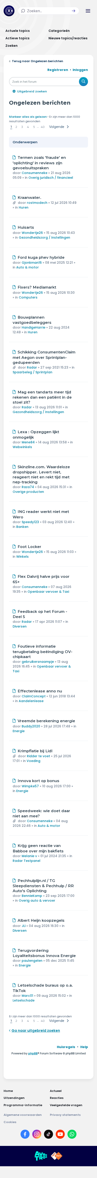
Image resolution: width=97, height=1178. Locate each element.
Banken (22, 526)
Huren (23, 207)
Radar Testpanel (26, 860)
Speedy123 (30, 522)
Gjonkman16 (32, 262)
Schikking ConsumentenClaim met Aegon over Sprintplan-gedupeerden (44, 357)
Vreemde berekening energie (46, 721)
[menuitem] (66, 1047)
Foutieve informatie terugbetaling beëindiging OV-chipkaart (42, 651)
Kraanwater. (29, 197)
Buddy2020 (31, 726)
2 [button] (16, 127)
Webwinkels (22, 447)
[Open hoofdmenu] (88, 10)
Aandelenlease (31, 701)
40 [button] (43, 127)
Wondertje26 (32, 232)
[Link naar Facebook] (25, 1135)
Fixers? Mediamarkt (37, 287)
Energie (19, 731)
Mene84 (28, 442)
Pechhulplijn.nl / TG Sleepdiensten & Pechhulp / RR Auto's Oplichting (43, 885)
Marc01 (27, 995)
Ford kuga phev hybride (41, 257)
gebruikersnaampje (38, 661)
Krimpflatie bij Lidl (35, 751)
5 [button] (34, 127)
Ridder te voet (38, 756)
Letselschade (24, 1000)
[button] (73, 11)
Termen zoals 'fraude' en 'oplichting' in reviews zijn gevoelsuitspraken (39, 162)
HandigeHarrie (33, 327)
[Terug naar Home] (9, 10)
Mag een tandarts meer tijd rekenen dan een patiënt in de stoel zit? (42, 397)
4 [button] (28, 127)
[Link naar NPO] (56, 1156)
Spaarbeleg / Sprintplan (32, 372)
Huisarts (26, 227)
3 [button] (22, 127)
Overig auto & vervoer (37, 900)
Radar (32, 367)
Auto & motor (27, 267)
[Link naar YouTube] (60, 1135)
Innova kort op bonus (38, 780)
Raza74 (28, 487)
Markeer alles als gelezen (28, 117)
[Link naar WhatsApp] (71, 1135)
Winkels (22, 556)
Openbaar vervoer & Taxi (48, 591)
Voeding (33, 761)
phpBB (33, 1053)
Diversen (20, 626)
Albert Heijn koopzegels (41, 920)
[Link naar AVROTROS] (41, 1156)
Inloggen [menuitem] (80, 70)
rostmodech (37, 202)
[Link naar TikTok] (48, 1135)
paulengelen (32, 960)
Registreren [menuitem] (57, 70)
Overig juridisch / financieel (50, 177)
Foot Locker (29, 546)
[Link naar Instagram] (36, 1135)
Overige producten (28, 491)
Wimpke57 (30, 786)
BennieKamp (32, 895)
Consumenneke (34, 173)
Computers (28, 297)
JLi (23, 926)
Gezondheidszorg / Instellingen (44, 237)
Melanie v (29, 856)
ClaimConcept (34, 696)
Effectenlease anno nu (40, 691)
